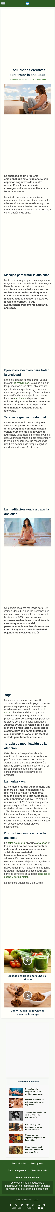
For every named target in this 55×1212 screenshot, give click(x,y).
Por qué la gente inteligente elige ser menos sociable (33, 1127)
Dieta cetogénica (17, 1170)
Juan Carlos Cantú (38, 79)
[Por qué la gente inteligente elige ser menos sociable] (17, 1127)
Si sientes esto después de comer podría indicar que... (34, 1091)
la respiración (21, 383)
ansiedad (41, 843)
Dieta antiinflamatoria (27, 1177)
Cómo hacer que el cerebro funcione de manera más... (34, 1149)
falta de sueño (16, 843)
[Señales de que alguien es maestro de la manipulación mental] (17, 1116)
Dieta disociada (39, 1170)
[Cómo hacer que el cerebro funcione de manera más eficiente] (17, 1150)
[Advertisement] (27, 37)
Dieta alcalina (19, 1163)
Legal (14, 1208)
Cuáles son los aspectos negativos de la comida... (35, 1137)
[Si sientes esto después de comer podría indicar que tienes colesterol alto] (17, 1092)
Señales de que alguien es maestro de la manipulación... (35, 1114)
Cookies (21, 1208)
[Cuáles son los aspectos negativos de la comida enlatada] (17, 1138)
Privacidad (30, 1208)
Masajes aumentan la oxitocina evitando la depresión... (34, 1102)
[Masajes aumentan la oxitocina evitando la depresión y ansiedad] (17, 1103)
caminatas (20, 398)
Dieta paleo (37, 1163)
